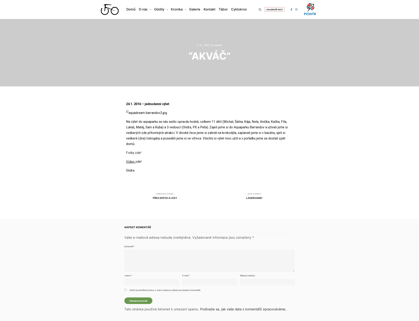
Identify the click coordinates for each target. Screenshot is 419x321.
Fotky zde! (133, 153)
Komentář (129, 246)
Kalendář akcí (274, 9)
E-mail (186, 275)
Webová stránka (247, 275)
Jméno (128, 275)
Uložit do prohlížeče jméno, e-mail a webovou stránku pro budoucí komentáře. (165, 290)
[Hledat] (260, 10)
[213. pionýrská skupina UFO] (110, 9)
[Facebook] (291, 9)
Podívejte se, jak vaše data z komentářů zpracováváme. (243, 309)
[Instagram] (296, 9)
